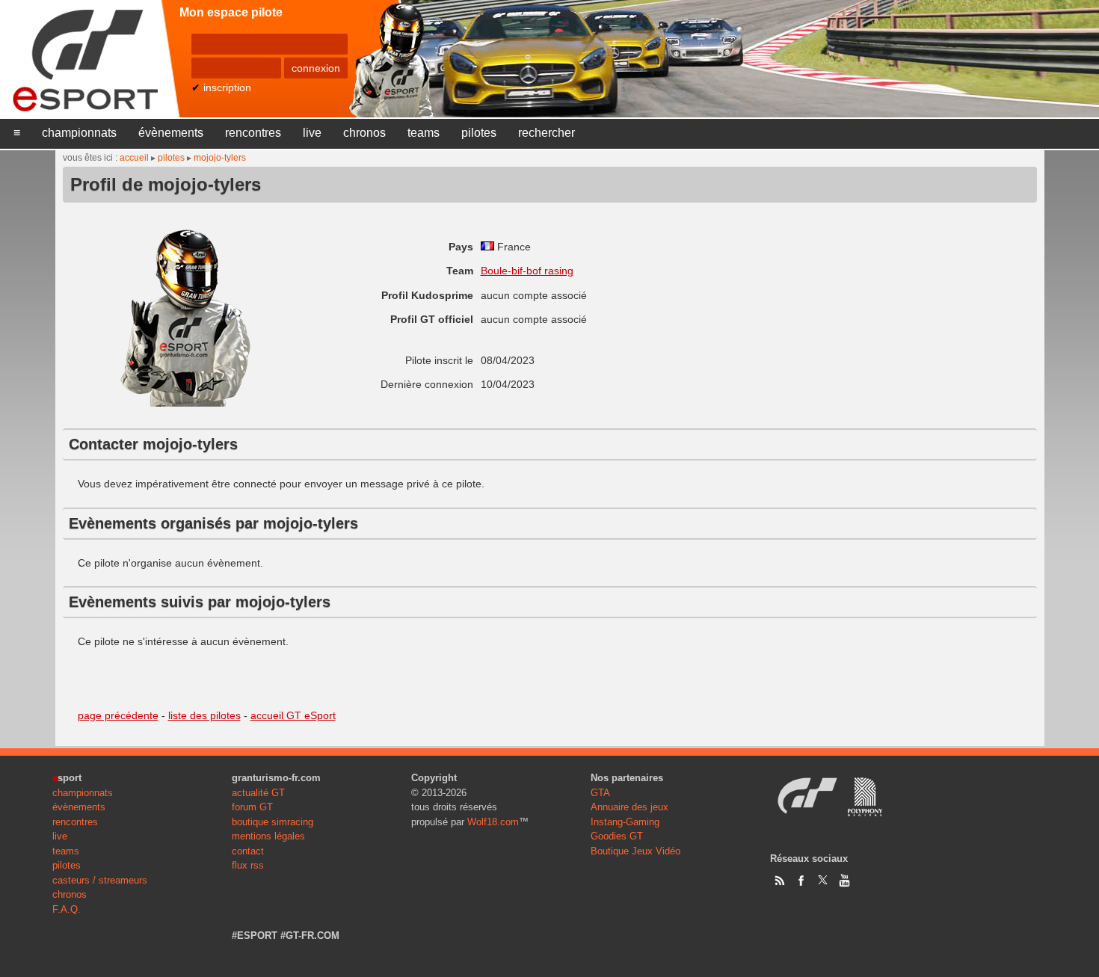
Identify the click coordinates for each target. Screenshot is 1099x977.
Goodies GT (617, 836)
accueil (134, 157)
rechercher (546, 132)
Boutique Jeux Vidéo (635, 851)
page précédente (118, 715)
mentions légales (268, 836)
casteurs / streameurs (99, 880)
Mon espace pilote (231, 12)
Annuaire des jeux (629, 807)
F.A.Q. (66, 909)
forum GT (252, 807)
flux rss (248, 865)
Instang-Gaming (625, 821)
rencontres (253, 132)
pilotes (478, 132)
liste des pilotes (204, 715)
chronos (364, 132)
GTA (600, 792)
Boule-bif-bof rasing (527, 271)
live (312, 132)
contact (248, 851)
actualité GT (258, 792)
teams (423, 132)
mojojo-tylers (220, 157)
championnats (79, 132)
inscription (227, 87)
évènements (170, 132)
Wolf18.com (493, 821)
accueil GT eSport (293, 715)
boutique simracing (272, 821)
